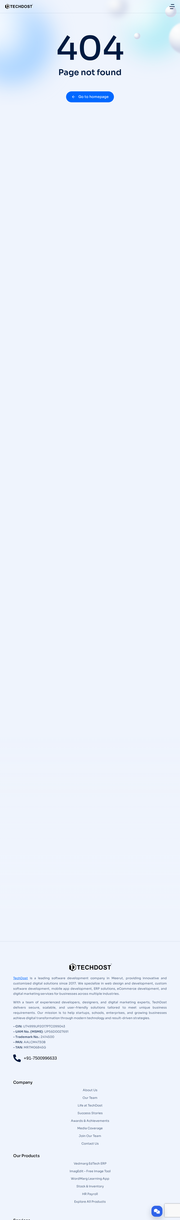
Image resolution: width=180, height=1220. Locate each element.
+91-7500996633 (40, 1058)
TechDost (20, 978)
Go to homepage (93, 96)
